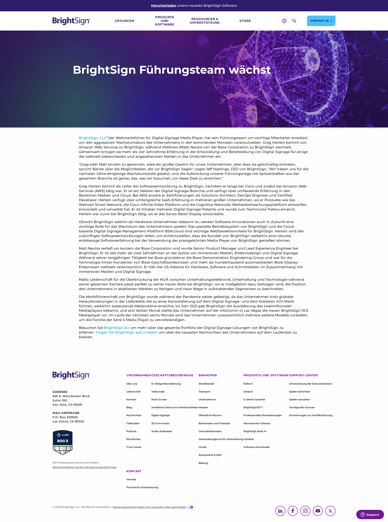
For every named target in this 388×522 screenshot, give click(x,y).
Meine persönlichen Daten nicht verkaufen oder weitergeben (149, 506)
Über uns (131, 383)
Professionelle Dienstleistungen (263, 415)
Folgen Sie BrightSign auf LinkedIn (127, 332)
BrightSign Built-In (255, 431)
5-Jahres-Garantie (254, 399)
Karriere (131, 399)
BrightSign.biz (116, 328)
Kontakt (134, 471)
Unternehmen (207, 399)
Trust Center (133, 447)
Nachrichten (133, 415)
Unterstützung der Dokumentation (310, 383)
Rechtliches (133, 439)
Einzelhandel (206, 383)
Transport (204, 391)
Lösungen (124, 21)
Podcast (131, 431)
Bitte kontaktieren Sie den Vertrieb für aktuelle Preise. (85, 467)
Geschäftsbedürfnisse (172, 375)
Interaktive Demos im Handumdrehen (174, 407)
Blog (129, 407)
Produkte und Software (164, 20)
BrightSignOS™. (253, 407)
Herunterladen (163, 5)
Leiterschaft (133, 391)
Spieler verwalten (299, 399)
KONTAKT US (320, 20)
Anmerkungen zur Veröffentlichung (310, 415)
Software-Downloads (257, 447)
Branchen (208, 375)
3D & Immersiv (160, 423)
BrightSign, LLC (92, 138)
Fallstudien (133, 423)
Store (245, 21)
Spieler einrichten (299, 391)
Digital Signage (160, 415)
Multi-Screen (159, 399)
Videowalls (157, 391)
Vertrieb (131, 479)
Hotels (203, 447)
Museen (203, 407)
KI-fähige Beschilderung (166, 383)
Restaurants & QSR (210, 454)
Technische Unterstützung (142, 487)
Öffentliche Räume (210, 415)
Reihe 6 (248, 383)
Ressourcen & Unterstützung (205, 20)
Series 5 (248, 391)
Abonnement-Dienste (257, 423)
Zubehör (249, 439)
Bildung (203, 463)
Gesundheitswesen (210, 431)
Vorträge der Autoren (302, 407)
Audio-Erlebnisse (161, 431)
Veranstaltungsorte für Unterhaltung (221, 439)
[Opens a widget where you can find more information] (370, 515)
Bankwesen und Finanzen (214, 423)
